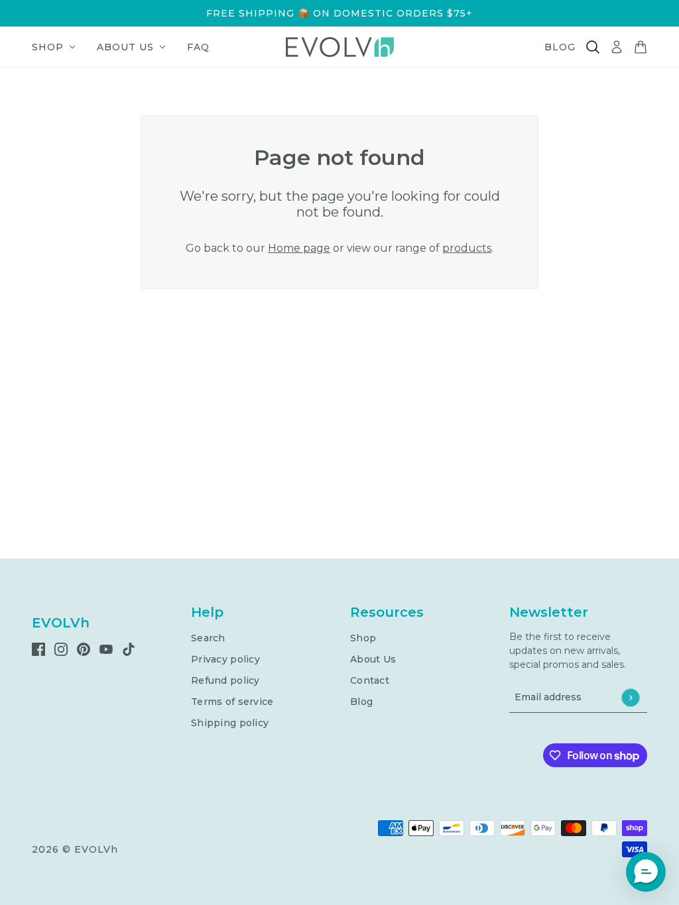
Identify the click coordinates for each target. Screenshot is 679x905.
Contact (369, 680)
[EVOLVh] (340, 47)
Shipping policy (230, 723)
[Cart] (640, 47)
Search (208, 638)
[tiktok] (129, 648)
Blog (361, 702)
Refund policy (225, 680)
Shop (363, 638)
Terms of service (232, 702)
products (466, 248)
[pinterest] (83, 648)
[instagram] (61, 648)
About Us (373, 659)
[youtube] (106, 648)
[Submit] (630, 697)
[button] (646, 872)
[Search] (592, 47)
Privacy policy (225, 659)
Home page (299, 248)
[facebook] (38, 648)
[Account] (616, 47)
